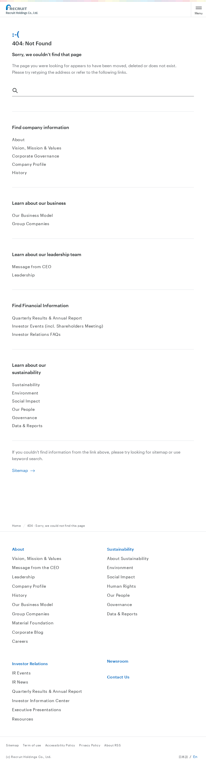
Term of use (32, 745)
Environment (25, 392)
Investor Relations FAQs (36, 334)
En (195, 756)
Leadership (23, 274)
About (18, 139)
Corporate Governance (35, 155)
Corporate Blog (27, 632)
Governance (24, 417)
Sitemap (20, 470)
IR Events (21, 672)
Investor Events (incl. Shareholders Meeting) (57, 326)
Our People (23, 409)
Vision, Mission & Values (36, 147)
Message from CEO (31, 266)
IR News (20, 681)
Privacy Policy (89, 745)
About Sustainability (128, 558)
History (19, 172)
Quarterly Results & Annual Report (47, 317)
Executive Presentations (36, 709)
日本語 (183, 756)
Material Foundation (33, 622)
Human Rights (121, 586)
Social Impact (26, 400)
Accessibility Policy (60, 745)
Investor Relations (30, 663)
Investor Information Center (41, 700)
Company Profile (29, 164)
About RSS (112, 745)
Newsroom (118, 661)
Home (16, 525)
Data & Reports (27, 425)
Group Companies (30, 223)
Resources (22, 718)
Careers (20, 641)
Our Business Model (32, 215)
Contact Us (118, 676)
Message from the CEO (35, 567)
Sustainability (26, 384)
